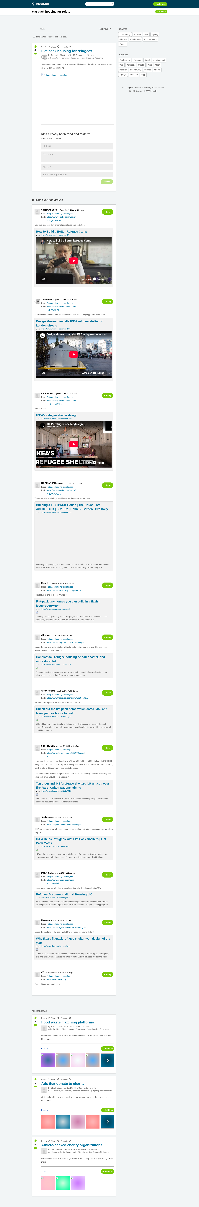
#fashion (123, 70)
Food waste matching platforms (67, 1022)
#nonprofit (97, 1152)
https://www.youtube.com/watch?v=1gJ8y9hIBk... (61, 308)
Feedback (137, 88)
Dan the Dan (56, 1149)
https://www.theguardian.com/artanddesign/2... (67, 927)
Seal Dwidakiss (49, 210)
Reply (108, 212)
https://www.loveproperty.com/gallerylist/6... (66, 590)
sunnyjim (46, 393)
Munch (44, 583)
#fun (121, 65)
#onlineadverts (106, 1091)
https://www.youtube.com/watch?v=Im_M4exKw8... (61, 219)
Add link (109, 1048)
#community (66, 1091)
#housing (90, 58)
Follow (162, 11)
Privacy (161, 88)
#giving (96, 1091)
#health (141, 65)
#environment (159, 60)
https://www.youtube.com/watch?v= (56, 235)
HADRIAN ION (48, 483)
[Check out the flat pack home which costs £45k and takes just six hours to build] (74, 719)
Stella (44, 817)
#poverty (98, 58)
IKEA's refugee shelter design (56, 415)
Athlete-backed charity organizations (71, 1145)
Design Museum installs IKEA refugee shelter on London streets (69, 323)
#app (143, 74)
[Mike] (44, 1028)
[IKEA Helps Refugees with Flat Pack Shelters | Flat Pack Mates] (74, 848)
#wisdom (134, 74)
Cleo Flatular (56, 1088)
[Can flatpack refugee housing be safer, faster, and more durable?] (74, 666)
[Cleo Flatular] (44, 1090)
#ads (50, 1091)
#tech (157, 65)
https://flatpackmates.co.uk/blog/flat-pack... (65, 824)
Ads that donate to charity (62, 1084)
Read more (46, 1039)
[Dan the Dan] (44, 1151)
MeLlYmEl (46, 873)
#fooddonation (68, 1029)
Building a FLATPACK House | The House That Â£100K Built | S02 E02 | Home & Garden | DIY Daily (72, 507)
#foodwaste (80, 1029)
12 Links (104, 29)
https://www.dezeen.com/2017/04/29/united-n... (66, 755)
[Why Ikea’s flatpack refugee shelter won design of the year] (74, 947)
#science (137, 60)
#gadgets (131, 65)
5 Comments (75, 1026)
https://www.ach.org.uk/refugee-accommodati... (61, 882)
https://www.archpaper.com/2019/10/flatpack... (67, 642)
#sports (106, 1152)
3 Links (94, 1149)
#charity (51, 58)
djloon (44, 635)
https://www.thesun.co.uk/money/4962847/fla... (67, 698)
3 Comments (83, 1149)
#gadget (123, 74)
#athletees (52, 1152)
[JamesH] (44, 57)
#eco (150, 65)
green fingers (48, 691)
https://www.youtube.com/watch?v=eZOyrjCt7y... (61, 492)
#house (81, 58)
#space (147, 70)
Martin (44, 920)
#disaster (73, 58)
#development (62, 58)
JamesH (54, 55)
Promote (64, 47)
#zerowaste (105, 1029)
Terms (154, 88)
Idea (42, 29)
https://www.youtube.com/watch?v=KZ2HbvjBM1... (61, 402)
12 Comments (79, 55)
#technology (125, 60)
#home (157, 70)
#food (58, 1029)
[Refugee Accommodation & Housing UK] (74, 899)
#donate (76, 1091)
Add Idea (161, 4)
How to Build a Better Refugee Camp (61, 231)
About (123, 88)
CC (43, 972)
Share (53, 47)
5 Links (86, 1026)
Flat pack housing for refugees (59, 213)
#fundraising (86, 1091)
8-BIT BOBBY (48, 746)
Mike (53, 1026)
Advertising (146, 88)
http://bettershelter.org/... (57, 979)
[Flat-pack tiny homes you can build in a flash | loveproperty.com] (74, 610)
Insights (129, 88)
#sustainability (93, 1029)
